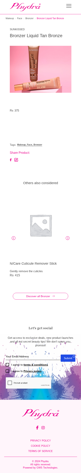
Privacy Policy (40, 440)
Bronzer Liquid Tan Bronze (50, 18)
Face (19, 18)
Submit (68, 358)
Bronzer (29, 18)
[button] (13, 238)
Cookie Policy (40, 445)
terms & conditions (36, 364)
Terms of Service (40, 451)
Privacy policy (33, 371)
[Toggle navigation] (68, 6)
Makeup (10, 18)
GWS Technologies (47, 467)
